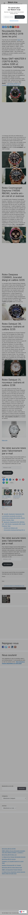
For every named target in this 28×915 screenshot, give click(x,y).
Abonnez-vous (19, 17)
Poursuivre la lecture (14, 20)
